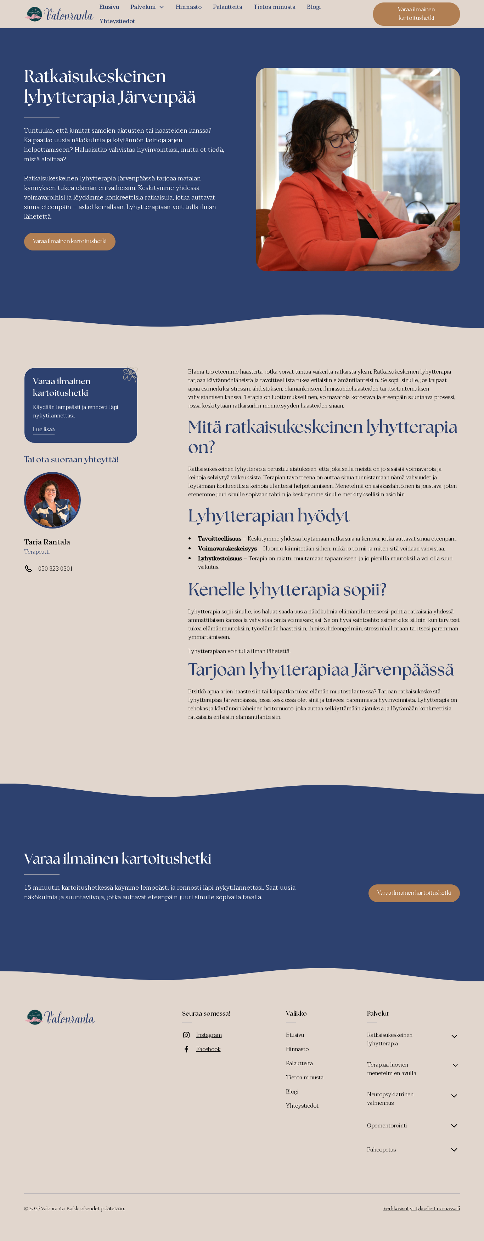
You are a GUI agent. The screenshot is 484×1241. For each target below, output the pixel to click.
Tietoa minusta (275, 7)
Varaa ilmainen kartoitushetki (416, 14)
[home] (59, 14)
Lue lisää (44, 430)
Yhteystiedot (117, 21)
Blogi (314, 7)
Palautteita (227, 7)
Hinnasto (189, 7)
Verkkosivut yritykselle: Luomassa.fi (421, 1209)
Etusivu (109, 7)
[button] (147, 7)
